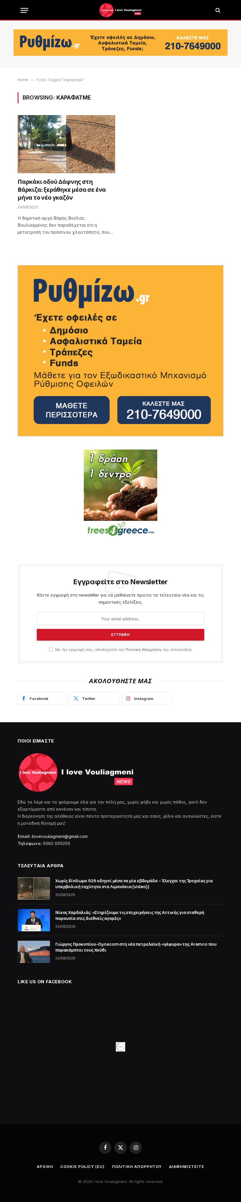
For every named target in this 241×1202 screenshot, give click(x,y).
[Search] (217, 10)
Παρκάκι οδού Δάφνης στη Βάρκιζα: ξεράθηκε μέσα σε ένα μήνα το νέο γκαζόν (62, 189)
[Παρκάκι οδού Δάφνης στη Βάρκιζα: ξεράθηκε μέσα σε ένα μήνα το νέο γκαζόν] (66, 144)
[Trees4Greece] (120, 494)
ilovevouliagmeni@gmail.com (60, 836)
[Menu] (24, 10)
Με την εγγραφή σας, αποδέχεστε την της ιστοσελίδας (123, 649)
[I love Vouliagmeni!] (120, 10)
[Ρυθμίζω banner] (120, 42)
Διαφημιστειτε (186, 1166)
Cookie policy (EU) (82, 1166)
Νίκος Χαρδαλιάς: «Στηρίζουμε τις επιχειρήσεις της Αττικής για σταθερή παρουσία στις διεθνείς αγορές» (129, 915)
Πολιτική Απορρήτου (143, 649)
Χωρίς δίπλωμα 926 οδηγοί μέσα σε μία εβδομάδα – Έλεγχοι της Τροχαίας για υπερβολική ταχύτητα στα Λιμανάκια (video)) (134, 883)
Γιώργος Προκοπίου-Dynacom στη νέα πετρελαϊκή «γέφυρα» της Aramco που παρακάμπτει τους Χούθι (135, 947)
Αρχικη (45, 1166)
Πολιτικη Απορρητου (137, 1166)
